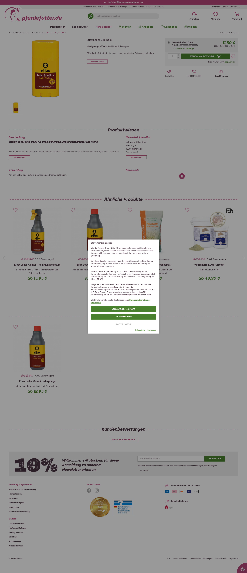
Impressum (96, 302)
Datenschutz (140, 330)
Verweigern (123, 316)
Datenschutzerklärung (139, 300)
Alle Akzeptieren (123, 308)
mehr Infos (123, 324)
